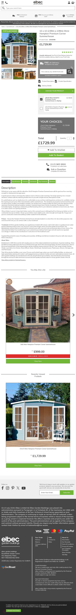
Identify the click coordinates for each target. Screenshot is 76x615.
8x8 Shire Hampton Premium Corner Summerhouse (38, 344)
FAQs (50, 542)
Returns (37, 542)
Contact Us (52, 539)
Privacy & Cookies (67, 546)
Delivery (25, 181)
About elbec (65, 539)
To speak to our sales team (58, 165)
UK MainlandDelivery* (16, 15)
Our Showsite (66, 542)
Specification (16, 181)
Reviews (52, 181)
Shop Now (38, 361)
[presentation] (2, 314)
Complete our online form (58, 170)
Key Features (43, 181)
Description (6, 181)
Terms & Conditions (68, 544)
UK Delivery (51, 63)
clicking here (45, 606)
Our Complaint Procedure (66, 549)
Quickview (33, 181)
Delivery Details (47, 85)
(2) (72, 52)
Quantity (63, 138)
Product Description (48, 81)
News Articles (66, 552)
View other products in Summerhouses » (13, 260)
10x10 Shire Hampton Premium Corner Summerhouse (38, 449)
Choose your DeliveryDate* (39, 15)
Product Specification (64, 81)
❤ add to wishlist (56, 150)
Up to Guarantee (64, 15)
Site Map (64, 554)
